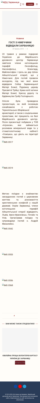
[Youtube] (20, 386)
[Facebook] (15, 386)
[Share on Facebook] (17, 316)
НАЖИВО (30, 4)
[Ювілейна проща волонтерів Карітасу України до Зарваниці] (20, 340)
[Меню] (37, 4)
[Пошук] (23, 4)
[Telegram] (24, 386)
